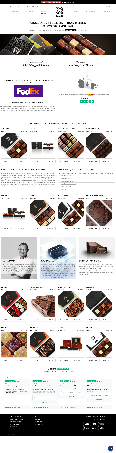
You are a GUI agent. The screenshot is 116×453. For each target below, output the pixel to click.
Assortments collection (68, 184)
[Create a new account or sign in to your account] (107, 6)
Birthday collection (67, 178)
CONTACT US (35, 6)
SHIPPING (26, 6)
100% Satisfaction (15, 416)
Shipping (37, 419)
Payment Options (16, 422)
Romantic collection (67, 181)
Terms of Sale (39, 424)
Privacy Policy (14, 424)
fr (13, 6)
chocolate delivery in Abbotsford (98, 273)
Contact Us (38, 422)
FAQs (36, 416)
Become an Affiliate (16, 419)
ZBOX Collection (66, 187)
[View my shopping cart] (109, 6)
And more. (64, 189)
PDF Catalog (14, 427)
